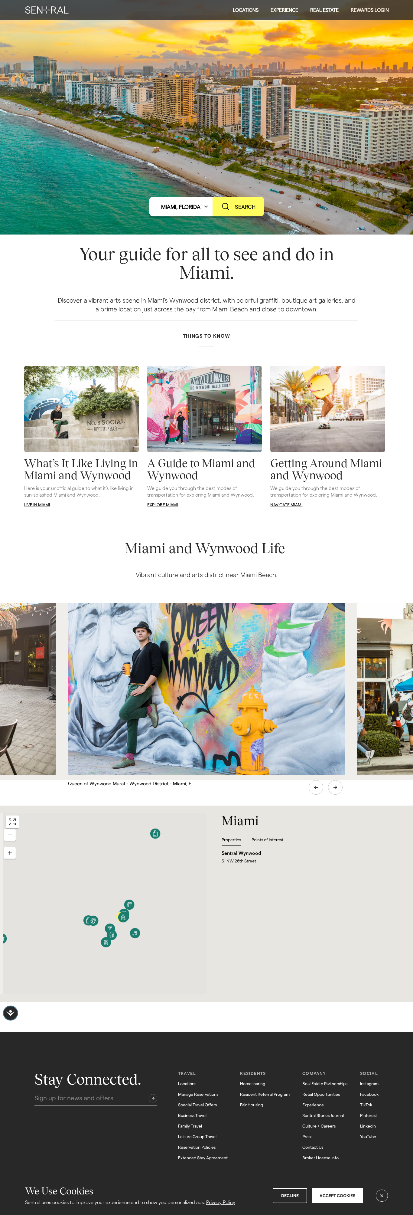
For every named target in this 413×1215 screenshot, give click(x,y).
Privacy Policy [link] (220, 1202)
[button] (246, 10)
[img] (47, 10)
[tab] (237, 842)
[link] (47, 10)
